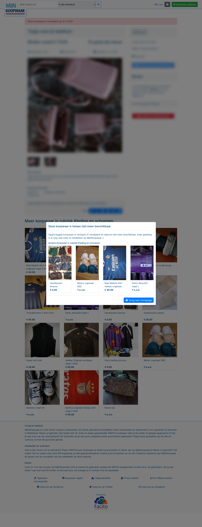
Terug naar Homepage (140, 300)
